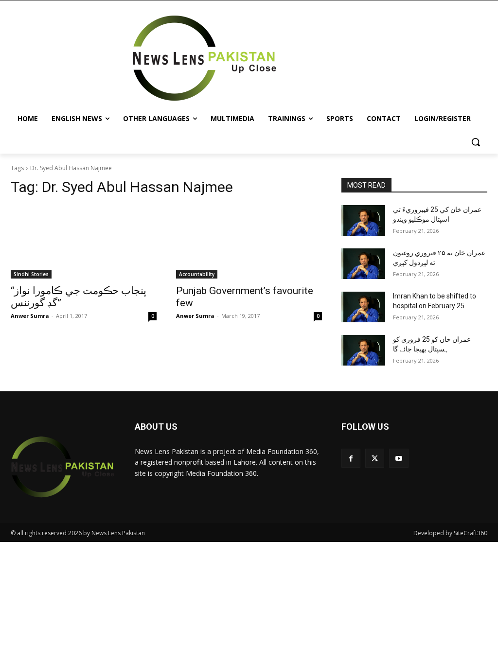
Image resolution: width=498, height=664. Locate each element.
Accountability (196, 274)
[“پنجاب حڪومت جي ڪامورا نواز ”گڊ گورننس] (84, 242)
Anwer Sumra (30, 315)
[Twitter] (374, 458)
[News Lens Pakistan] (204, 58)
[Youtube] (398, 458)
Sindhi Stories (31, 274)
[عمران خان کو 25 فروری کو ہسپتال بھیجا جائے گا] (363, 350)
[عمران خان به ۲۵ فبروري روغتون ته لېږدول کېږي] (363, 263)
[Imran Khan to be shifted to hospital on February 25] (363, 307)
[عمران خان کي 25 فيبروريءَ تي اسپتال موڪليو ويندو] (363, 220)
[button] (475, 142)
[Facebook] (350, 458)
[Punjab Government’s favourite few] (249, 242)
